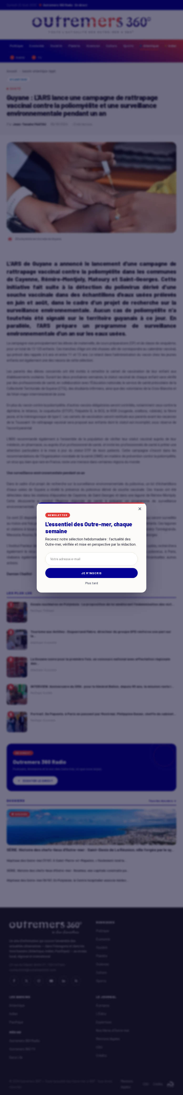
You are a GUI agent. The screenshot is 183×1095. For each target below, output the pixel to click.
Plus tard (91, 583)
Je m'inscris (91, 573)
